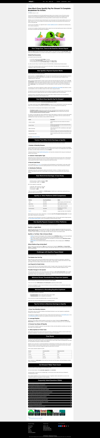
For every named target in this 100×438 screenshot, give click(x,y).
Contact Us (30, 431)
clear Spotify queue (65, 314)
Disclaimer (30, 427)
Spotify (30, 211)
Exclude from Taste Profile (57, 87)
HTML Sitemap (69, 436)
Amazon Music (33, 240)
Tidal (31, 238)
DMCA (29, 428)
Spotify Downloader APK (47, 428)
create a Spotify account (52, 24)
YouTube (32, 236)
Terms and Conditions (31, 432)
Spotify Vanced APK (46, 427)
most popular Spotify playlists (35, 218)
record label (38, 164)
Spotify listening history (44, 152)
